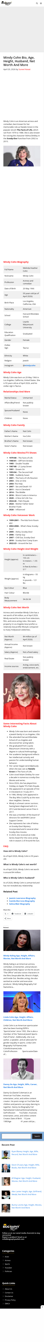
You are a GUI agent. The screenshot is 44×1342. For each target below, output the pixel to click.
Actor (7, 1257)
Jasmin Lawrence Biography (22, 898)
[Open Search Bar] (37, 3)
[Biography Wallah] (6, 3)
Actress (7, 1260)
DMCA (7, 1303)
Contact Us (9, 1292)
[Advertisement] (22, 29)
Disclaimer (9, 1296)
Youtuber (8, 1268)
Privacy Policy (10, 1300)
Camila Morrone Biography (22, 901)
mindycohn (30, 365)
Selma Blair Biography (19, 904)
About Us (8, 1289)
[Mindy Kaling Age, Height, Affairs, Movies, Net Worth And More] (21, 950)
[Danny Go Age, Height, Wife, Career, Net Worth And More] (21, 1079)
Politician (8, 1271)
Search (37, 1136)
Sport (7, 1264)
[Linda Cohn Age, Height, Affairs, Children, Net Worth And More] (21, 1011)
